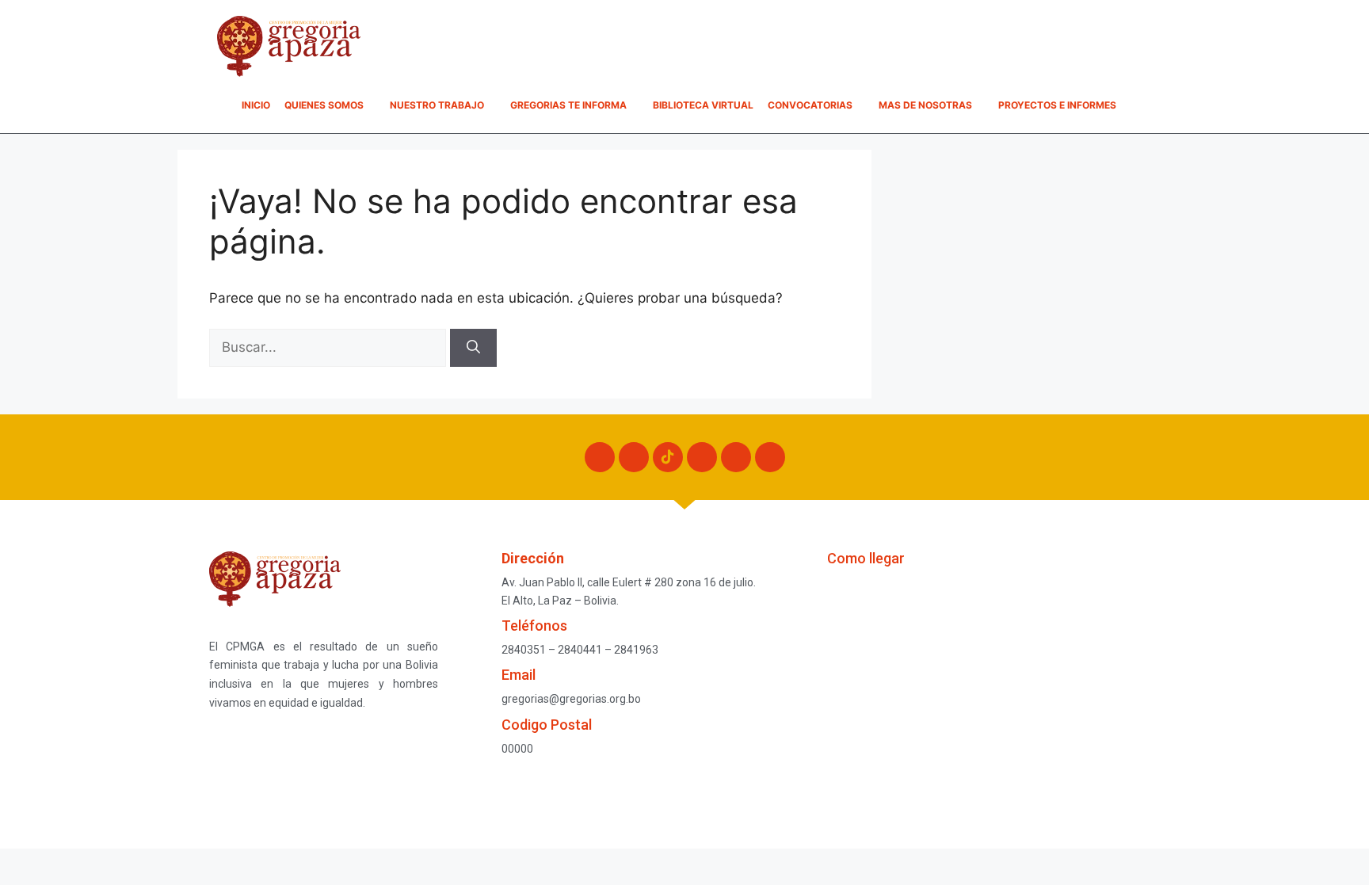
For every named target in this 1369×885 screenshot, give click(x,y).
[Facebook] (600, 457)
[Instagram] (634, 457)
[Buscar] (473, 348)
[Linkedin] (770, 457)
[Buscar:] (329, 347)
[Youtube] (736, 457)
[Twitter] (702, 457)
